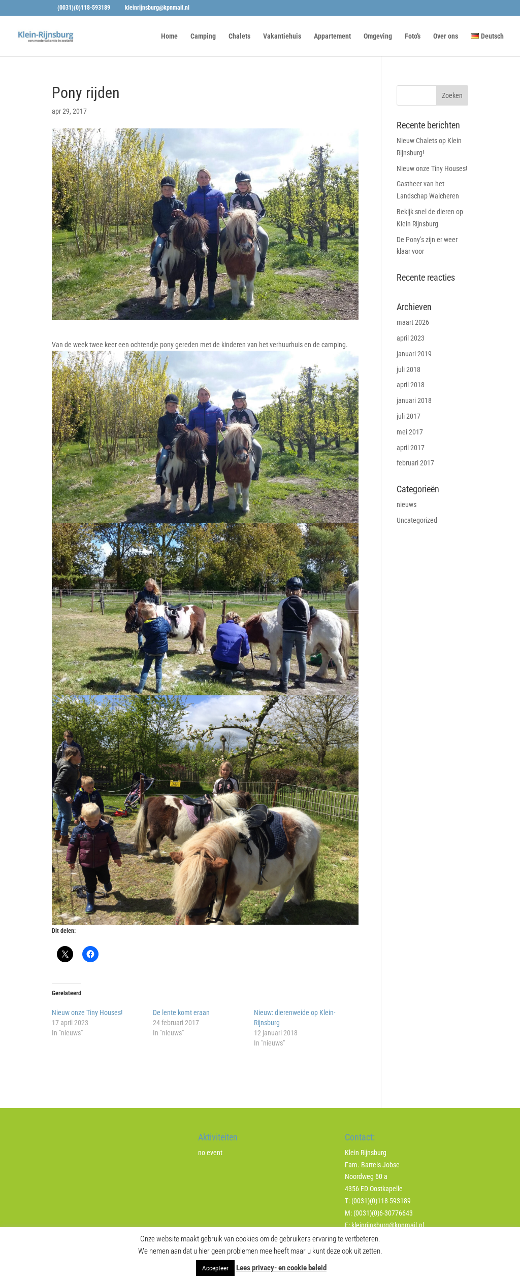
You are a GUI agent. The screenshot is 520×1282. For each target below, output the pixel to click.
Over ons (445, 36)
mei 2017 (410, 432)
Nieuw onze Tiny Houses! (87, 1012)
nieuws (406, 504)
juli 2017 (408, 416)
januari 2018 (414, 400)
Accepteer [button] (215, 1268)
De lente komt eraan (181, 1012)
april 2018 (411, 385)
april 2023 (411, 338)
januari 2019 (414, 354)
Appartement (332, 36)
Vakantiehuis (282, 36)
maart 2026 (413, 322)
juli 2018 (408, 369)
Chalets (239, 36)
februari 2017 (415, 463)
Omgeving (378, 36)
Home (169, 36)
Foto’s (412, 36)
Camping (203, 36)
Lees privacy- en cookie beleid (281, 1267)
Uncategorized (417, 520)
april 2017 (411, 448)
